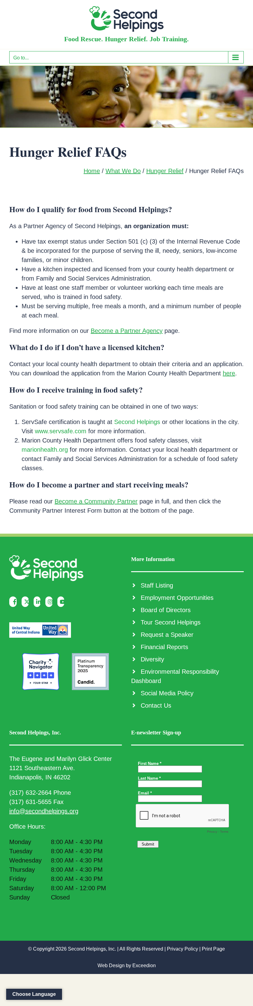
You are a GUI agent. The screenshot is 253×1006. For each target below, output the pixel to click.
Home (92, 171)
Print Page (213, 948)
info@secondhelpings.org (43, 811)
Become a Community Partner (96, 501)
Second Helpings (137, 421)
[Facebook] (14, 601)
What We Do (123, 171)
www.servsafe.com (60, 431)
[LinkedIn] (39, 601)
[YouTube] (62, 601)
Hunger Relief (165, 171)
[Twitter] (27, 601)
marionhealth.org (45, 449)
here (229, 373)
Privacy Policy (182, 948)
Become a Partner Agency (127, 330)
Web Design (111, 965)
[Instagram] (50, 601)
